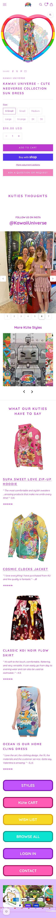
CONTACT (28, 870)
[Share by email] (25, 71)
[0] (46, 4)
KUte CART (28, 802)
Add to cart (28, 147)
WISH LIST (28, 819)
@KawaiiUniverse (28, 223)
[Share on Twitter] (17, 71)
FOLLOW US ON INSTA (28, 217)
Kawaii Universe (14, 78)
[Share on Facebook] (13, 71)
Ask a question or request (28, 172)
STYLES (28, 785)
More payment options (28, 164)
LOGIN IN (28, 853)
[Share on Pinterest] (21, 71)
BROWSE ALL (28, 836)
